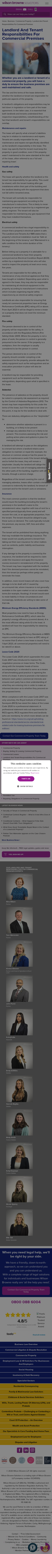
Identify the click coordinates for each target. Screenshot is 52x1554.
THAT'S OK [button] (26, 779)
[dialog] (26, 777)
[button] (26, 786)
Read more (35, 773)
